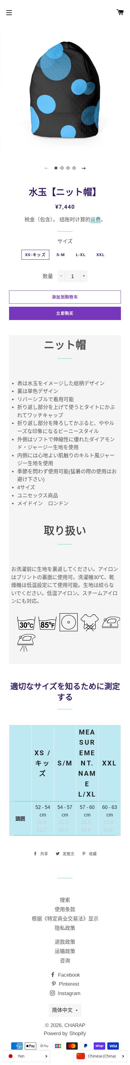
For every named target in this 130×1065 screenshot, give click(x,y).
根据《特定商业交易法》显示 (65, 919)
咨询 (65, 961)
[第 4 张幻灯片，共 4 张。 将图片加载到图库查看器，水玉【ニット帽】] (74, 168)
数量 (48, 276)
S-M (61, 254)
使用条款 (65, 909)
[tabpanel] (65, 89)
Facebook (68, 975)
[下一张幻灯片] (83, 168)
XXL (100, 254)
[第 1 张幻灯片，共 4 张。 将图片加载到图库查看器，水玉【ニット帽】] (56, 168)
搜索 (65, 900)
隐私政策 (65, 928)
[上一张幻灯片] (46, 168)
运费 (95, 220)
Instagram (68, 993)
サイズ (65, 241)
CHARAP (74, 1025)
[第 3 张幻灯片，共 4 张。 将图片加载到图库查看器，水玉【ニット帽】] (68, 168)
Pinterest (68, 984)
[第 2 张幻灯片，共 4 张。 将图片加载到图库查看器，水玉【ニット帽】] (62, 168)
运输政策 (65, 951)
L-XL (81, 254)
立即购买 (64, 313)
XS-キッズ (35, 254)
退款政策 (65, 942)
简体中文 (62, 1010)
